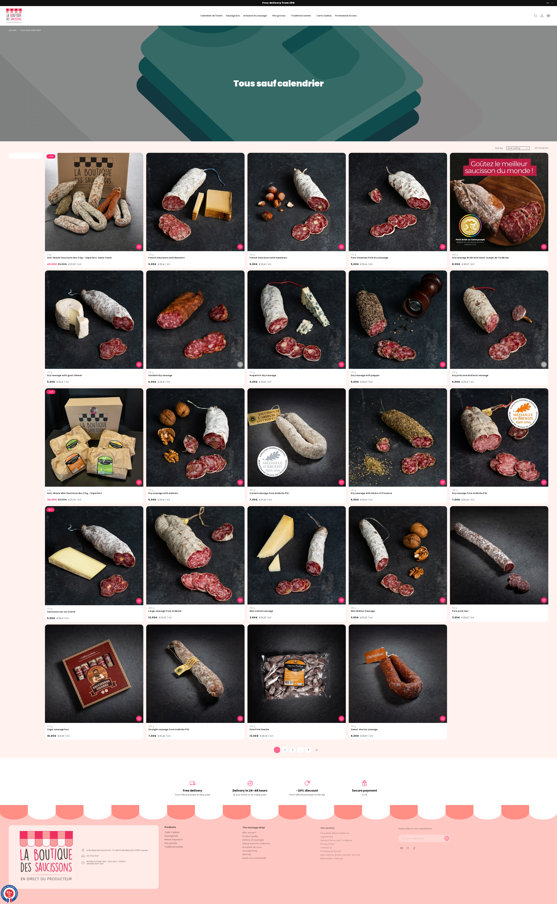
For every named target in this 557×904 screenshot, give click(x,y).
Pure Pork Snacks (259, 729)
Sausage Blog (249, 849)
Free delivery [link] (192, 790)
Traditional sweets (173, 846)
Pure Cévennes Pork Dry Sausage (369, 257)
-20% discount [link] (307, 790)
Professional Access (330, 849)
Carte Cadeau (171, 831)
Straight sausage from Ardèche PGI (168, 729)
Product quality (250, 835)
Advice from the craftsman (256, 842)
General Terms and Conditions (336, 838)
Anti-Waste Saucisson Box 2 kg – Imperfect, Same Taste (79, 257)
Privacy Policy (327, 842)
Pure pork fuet (460, 610)
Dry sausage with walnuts (163, 493)
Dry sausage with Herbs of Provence (371, 493)
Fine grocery (170, 842)
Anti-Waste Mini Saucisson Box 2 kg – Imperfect (74, 493)
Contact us (326, 846)
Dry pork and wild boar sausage (470, 375)
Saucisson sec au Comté (61, 611)
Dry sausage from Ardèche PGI (469, 493)
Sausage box (171, 835)
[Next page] (316, 750)
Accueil (12, 30)
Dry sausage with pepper (365, 375)
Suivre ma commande (254, 857)
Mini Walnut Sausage (363, 610)
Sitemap (246, 853)
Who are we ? (249, 831)
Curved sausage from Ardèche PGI (269, 493)
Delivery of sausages (253, 838)
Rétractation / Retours (331, 857)
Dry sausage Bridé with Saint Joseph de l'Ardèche (480, 257)
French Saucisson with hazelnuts (268, 257)
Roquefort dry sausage (263, 375)
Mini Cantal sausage (261, 610)
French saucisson (173, 838)
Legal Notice (326, 835)
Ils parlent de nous (252, 846)
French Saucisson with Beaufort (166, 257)
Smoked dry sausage (160, 375)
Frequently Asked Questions (334, 831)
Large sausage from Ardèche (165, 610)
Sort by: (499, 148)
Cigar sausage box (58, 729)
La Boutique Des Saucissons (282, 900)
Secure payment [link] (364, 790)
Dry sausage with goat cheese (64, 375)
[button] (256, 15)
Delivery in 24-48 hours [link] (250, 790)
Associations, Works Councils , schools (340, 853)
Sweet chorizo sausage (364, 729)
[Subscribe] (447, 836)
